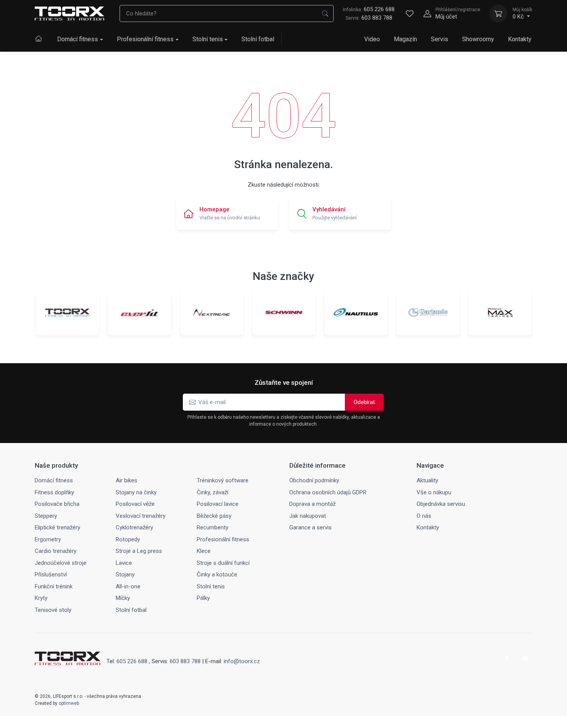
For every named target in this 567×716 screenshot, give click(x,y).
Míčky (123, 598)
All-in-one (128, 586)
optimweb (69, 703)
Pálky (203, 598)
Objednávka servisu (441, 503)
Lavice (124, 562)
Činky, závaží (212, 492)
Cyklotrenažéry (134, 527)
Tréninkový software (222, 480)
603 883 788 (376, 17)
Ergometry (48, 539)
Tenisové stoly (53, 609)
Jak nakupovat (307, 515)
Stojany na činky (136, 492)
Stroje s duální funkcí (223, 562)
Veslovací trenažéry (140, 515)
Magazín (405, 39)
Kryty (41, 598)
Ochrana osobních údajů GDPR (327, 492)
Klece (204, 551)
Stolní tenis (207, 39)
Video (372, 39)
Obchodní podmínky (314, 480)
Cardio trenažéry (55, 551)
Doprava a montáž (312, 503)
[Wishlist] (409, 13)
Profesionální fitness (145, 39)
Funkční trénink (54, 586)
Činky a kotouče (217, 574)
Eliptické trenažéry (57, 527)
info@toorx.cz (242, 661)
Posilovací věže (135, 503)
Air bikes (126, 480)
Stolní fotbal (257, 39)
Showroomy (478, 39)
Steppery (46, 515)
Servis (439, 39)
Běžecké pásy (214, 515)
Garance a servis (310, 527)
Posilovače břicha (57, 503)
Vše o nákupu (434, 492)
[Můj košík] (498, 13)
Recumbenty (212, 527)
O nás (424, 515)
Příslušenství (51, 574)
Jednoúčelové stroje (60, 562)
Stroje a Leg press (139, 551)
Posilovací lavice (217, 503)
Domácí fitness (77, 39)
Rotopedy (128, 539)
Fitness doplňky (54, 492)
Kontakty (520, 39)
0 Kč (522, 13)
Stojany (125, 574)
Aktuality (427, 480)
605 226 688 (369, 9)
